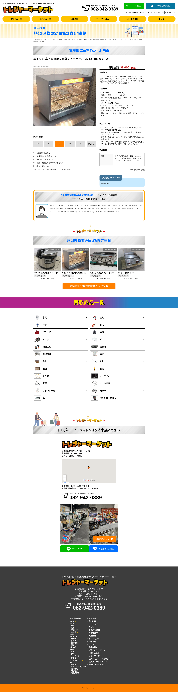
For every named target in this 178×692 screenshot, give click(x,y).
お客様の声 (93, 633)
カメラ (73, 632)
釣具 (72, 649)
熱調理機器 (105, 183)
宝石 (72, 662)
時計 (72, 626)
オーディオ (75, 656)
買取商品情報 (75, 618)
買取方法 (92, 618)
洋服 (72, 634)
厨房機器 (74, 643)
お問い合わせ (94, 653)
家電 (72, 621)
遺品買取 (74, 669)
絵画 (72, 651)
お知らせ (143, 12)
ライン (91, 627)
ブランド (74, 630)
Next (143, 262)
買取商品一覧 (16, 19)
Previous (35, 262)
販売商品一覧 (45, 19)
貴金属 (73, 658)
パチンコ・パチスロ (78, 667)
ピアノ (73, 641)
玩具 (72, 623)
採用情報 (135, 12)
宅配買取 (74, 19)
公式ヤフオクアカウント (99, 665)
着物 (72, 645)
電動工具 (74, 636)
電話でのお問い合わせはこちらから (85, 496)
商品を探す (93, 647)
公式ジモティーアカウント (100, 659)
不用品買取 (75, 673)
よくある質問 (132, 19)
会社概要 (127, 12)
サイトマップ (170, 12)
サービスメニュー (103, 19)
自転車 (73, 664)
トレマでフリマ (95, 639)
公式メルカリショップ (98, 662)
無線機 (73, 638)
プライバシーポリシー (155, 12)
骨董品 (73, 647)
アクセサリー (76, 660)
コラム (161, 19)
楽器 (72, 628)
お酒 (72, 654)
